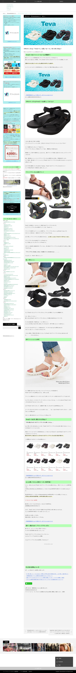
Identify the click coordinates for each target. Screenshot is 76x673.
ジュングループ (6, 247)
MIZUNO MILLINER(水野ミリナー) (9, 293)
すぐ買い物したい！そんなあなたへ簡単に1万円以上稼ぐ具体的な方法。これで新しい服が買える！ (47, 573)
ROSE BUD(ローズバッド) (8, 312)
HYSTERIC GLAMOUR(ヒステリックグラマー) (11, 279)
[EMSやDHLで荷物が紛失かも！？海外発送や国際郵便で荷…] (38, 647)
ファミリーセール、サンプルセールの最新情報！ (11, 671)
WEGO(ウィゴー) (6, 234)
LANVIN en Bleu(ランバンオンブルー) (10, 304)
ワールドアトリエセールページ (12, 185)
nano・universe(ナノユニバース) (9, 271)
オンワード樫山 (6, 239)
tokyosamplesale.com (63, 671)
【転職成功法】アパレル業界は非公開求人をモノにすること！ (39, 575)
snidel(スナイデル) (7, 251)
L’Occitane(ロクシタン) (7, 313)
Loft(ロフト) (6, 316)
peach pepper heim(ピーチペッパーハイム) (11, 275)
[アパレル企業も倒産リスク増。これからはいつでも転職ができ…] (52, 647)
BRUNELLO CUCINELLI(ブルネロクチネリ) (11, 284)
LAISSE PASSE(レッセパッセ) (9, 309)
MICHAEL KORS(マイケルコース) (9, 290)
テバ (44, 16)
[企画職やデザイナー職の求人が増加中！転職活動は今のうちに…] (24, 647)
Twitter (59, 658)
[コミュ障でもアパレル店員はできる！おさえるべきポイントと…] (10, 647)
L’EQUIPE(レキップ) (7, 307)
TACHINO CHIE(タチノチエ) (8, 262)
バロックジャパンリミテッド (8, 274)
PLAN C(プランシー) (7, 281)
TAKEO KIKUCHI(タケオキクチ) (9, 261)
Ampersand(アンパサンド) (8, 228)
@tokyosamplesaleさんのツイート (8, 335)
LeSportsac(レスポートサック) (9, 308)
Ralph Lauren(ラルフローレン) (9, 303)
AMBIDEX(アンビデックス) (8, 229)
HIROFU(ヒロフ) (6, 280)
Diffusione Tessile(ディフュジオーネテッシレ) (11, 266)
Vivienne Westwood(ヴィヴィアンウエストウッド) (12, 233)
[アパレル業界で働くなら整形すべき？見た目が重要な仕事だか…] (66, 647)
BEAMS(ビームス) (7, 276)
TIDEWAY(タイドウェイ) (8, 260)
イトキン (5, 232)
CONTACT (61, 1)
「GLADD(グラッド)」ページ (12, 41)
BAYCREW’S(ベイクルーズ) (8, 286)
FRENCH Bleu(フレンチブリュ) (9, 285)
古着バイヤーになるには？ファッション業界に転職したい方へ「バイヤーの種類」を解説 (45, 577)
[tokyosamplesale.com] (10, 7)
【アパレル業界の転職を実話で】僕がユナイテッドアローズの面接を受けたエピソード (44, 579)
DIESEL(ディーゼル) (7, 265)
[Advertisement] (51, 7)
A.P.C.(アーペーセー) (7, 224)
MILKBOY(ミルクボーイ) (8, 294)
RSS (59, 665)
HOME (15, 1)
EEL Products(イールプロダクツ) (9, 230)
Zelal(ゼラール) (6, 248)
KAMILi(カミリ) (6, 242)
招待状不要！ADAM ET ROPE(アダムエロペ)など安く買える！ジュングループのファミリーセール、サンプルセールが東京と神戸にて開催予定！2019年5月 (59, 632)
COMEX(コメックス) (7, 243)
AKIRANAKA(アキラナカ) (8, 225)
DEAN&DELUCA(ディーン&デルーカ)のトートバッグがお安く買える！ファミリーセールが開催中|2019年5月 (36, 631)
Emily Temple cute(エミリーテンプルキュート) (11, 238)
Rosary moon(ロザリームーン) (9, 314)
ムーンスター (6, 295)
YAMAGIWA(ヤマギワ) (7, 299)
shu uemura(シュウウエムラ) (8, 246)
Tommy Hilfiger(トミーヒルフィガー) (10, 267)
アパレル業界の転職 (38, 1)
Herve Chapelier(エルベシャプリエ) (9, 237)
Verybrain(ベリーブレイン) (8, 288)
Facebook (60, 661)
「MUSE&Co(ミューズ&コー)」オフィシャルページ (39, 95)
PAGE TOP (39, 668)
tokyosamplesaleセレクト (11, 13)
